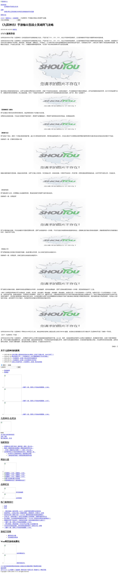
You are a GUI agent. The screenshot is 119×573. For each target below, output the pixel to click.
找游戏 (17, 566)
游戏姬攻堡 (26, 11)
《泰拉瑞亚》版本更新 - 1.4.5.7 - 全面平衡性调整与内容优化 (22, 511)
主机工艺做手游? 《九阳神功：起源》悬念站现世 (27, 362)
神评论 (15, 29)
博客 (31, 566)
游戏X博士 (7, 11)
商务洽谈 (24, 569)
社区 (25, 566)
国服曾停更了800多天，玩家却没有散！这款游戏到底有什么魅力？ (24, 520)
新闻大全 (3, 15)
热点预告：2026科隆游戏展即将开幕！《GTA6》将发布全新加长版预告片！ (27, 518)
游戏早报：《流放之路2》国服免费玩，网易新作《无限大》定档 (24, 513)
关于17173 (4, 569)
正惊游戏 (13, 11)
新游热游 (3, 4)
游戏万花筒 (6, 531)
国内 (8, 6)
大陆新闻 (15, 18)
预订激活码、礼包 (6, 438)
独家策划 (5, 442)
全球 (5, 6)
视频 (28, 566)
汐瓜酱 (32, 11)
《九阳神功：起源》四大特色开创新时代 (24, 358)
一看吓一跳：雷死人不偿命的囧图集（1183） (18, 522)
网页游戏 (38, 566)
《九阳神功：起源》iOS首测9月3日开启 (24, 360)
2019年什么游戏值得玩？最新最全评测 (19, 453)
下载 (5, 436)
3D (1, 434)
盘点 (14, 6)
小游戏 (21, 566)
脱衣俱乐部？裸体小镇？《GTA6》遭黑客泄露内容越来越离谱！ (24, 514)
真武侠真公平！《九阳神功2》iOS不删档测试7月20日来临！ (30, 356)
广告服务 (17, 569)
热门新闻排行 (7, 502)
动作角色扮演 (10, 434)
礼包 (16, 6)
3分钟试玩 (19, 11)
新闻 (9, 365)
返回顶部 (3, 568)
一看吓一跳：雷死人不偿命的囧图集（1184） (18, 527)
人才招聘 (11, 569)
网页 (4, 365)
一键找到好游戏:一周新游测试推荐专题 (20, 455)
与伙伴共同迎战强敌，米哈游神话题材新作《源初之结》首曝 (23, 525)
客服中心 (37, 569)
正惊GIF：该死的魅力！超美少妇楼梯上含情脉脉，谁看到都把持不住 (25, 516)
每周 (5, 506)
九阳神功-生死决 (8, 418)
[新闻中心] (4, 1)
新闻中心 (8, 18)
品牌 (2, 10)
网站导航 (43, 569)
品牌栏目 (5, 484)
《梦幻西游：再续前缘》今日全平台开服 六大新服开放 (21, 524)
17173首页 (4, 566)
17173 (2, 18)
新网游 (6, 372)
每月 (5, 508)
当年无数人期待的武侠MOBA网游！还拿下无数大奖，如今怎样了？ (33, 354)
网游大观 (5, 459)
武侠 (4, 434)
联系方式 (30, 569)
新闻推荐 (7, 370)
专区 (2, 436)
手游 (11, 6)
